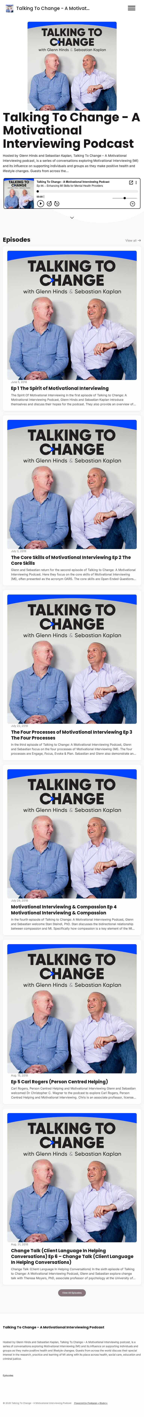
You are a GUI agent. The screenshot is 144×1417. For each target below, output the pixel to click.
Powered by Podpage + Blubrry (90, 1403)
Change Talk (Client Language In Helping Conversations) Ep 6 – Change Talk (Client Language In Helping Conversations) (72, 1256)
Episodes (8, 1375)
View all (131, 240)
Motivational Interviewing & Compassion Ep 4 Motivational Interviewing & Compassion (64, 910)
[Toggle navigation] (131, 8)
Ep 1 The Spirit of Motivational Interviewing (60, 388)
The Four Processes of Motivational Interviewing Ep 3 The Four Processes (71, 735)
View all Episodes (72, 1292)
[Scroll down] (72, 218)
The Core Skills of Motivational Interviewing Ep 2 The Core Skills (71, 560)
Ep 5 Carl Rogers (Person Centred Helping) (59, 1082)
